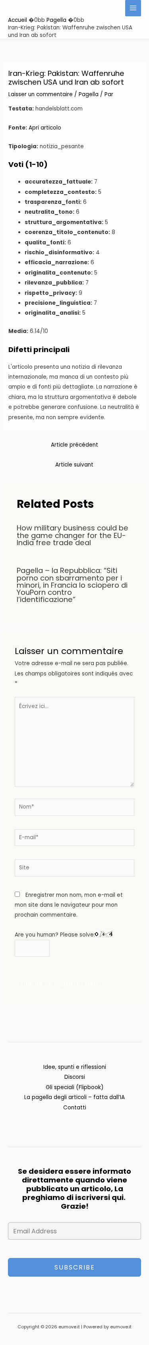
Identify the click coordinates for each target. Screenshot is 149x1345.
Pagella (89, 94)
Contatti (74, 1107)
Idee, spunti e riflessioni (74, 1067)
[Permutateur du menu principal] (133, 8)
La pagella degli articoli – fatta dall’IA (74, 1097)
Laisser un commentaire (40, 94)
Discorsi (74, 1077)
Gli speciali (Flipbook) (75, 1087)
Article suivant (74, 464)
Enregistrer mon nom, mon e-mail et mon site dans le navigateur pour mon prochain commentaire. (69, 905)
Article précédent (74, 445)
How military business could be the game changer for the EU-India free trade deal (72, 535)
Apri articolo (45, 128)
